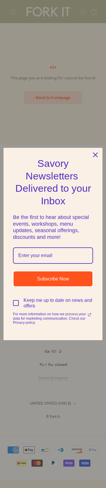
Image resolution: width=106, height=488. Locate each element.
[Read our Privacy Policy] (89, 314)
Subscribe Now (53, 278)
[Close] (95, 155)
